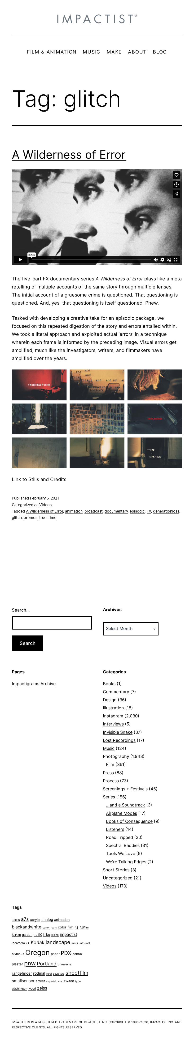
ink (28, 943)
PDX (66, 953)
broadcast (93, 511)
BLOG (160, 52)
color (62, 927)
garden (27, 934)
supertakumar (54, 981)
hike (46, 934)
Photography (116, 756)
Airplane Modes (121, 813)
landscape (58, 942)
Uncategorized (117, 877)
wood (32, 988)
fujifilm (84, 927)
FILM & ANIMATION (52, 52)
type (78, 981)
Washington (19, 988)
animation (74, 511)
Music (109, 748)
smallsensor (23, 980)
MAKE (114, 52)
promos (30, 518)
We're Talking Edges (126, 861)
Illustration (113, 707)
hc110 (38, 934)
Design (110, 699)
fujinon (16, 934)
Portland (47, 964)
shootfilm (77, 973)
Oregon (37, 952)
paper (55, 954)
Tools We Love (120, 853)
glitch (17, 518)
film (70, 927)
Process (111, 780)
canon (46, 927)
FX (149, 511)
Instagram (113, 715)
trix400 (69, 981)
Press (108, 772)
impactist (68, 934)
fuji (77, 927)
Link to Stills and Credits (39, 479)
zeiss (42, 988)
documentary (116, 511)
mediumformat (80, 943)
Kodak (37, 942)
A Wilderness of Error (69, 155)
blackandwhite (26, 926)
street (40, 981)
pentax (77, 954)
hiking (55, 934)
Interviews (113, 723)
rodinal (39, 973)
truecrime (47, 518)
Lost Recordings (119, 740)
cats (54, 927)
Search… (21, 610)
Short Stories (116, 869)
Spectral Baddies (123, 845)
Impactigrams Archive (34, 683)
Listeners (115, 829)
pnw (30, 963)
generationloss (166, 511)
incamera (18, 943)
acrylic (35, 920)
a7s (25, 919)
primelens (64, 964)
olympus (18, 954)
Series (109, 796)
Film (110, 764)
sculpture (58, 973)
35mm (16, 920)
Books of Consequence (129, 821)
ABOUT (137, 52)
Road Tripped (119, 837)
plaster (17, 964)
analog (47, 919)
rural (49, 973)
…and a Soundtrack (125, 804)
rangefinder (22, 973)
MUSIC (92, 52)
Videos (45, 505)
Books (109, 683)
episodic (137, 511)
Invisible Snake (117, 732)
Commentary (116, 691)
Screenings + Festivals (125, 788)
